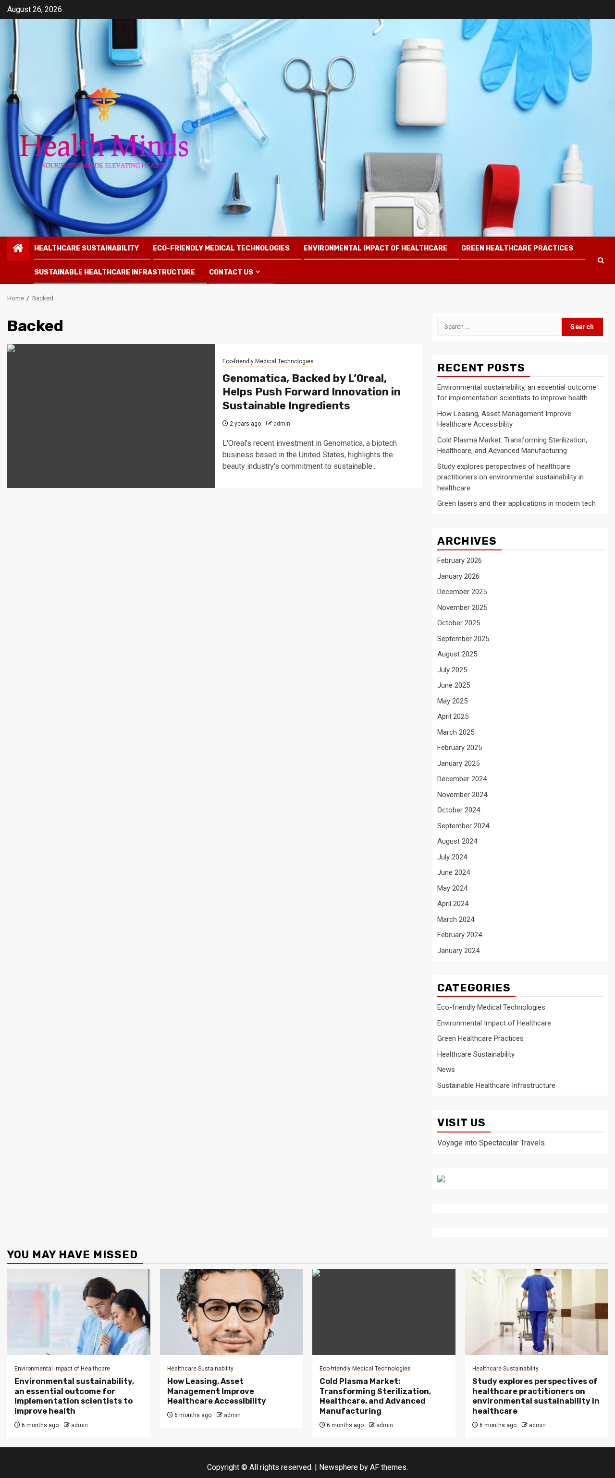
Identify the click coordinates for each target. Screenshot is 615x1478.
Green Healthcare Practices (517, 248)
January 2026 (458, 576)
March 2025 (455, 732)
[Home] (18, 249)
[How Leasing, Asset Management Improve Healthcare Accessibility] (231, 1312)
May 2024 (452, 888)
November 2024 (462, 794)
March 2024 (455, 919)
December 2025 (462, 591)
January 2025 (458, 763)
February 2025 (459, 747)
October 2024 (458, 810)
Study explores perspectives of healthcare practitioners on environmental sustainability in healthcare (510, 477)
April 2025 (452, 716)
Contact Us (231, 272)
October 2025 (458, 623)
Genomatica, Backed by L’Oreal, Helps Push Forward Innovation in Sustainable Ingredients (311, 392)
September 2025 (463, 638)
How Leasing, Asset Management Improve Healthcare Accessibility (216, 1391)
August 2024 (457, 841)
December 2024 (462, 779)
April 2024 (452, 903)
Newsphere (338, 1467)
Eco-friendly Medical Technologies (221, 248)
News (446, 1069)
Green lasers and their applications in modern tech (516, 503)
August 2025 (457, 654)
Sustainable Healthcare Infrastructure (114, 272)
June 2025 (453, 685)
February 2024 (459, 934)
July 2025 (452, 670)
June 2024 (453, 872)
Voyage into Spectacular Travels (491, 1142)
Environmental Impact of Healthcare (375, 248)
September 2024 (463, 826)
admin (281, 423)
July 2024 (452, 857)
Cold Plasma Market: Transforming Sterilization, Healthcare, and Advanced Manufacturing (375, 1396)
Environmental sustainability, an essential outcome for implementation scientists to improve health (74, 1396)
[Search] (601, 260)
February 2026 (459, 560)
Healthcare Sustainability (86, 248)
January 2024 (458, 950)
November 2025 (462, 607)
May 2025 (452, 701)
